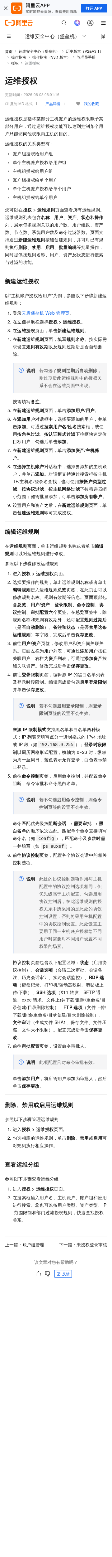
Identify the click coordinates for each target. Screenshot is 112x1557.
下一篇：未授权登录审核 (83, 1244)
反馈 (66, 1273)
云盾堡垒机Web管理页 (46, 313)
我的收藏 (91, 103)
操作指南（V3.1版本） (51, 57)
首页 (8, 51)
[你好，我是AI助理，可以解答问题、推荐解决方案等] (77, 22)
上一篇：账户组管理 (24, 1244)
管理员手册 (86, 57)
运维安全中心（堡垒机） (39, 51)
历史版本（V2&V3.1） (84, 51)
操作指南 (18, 57)
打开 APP (94, 8)
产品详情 (52, 103)
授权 (15, 62)
